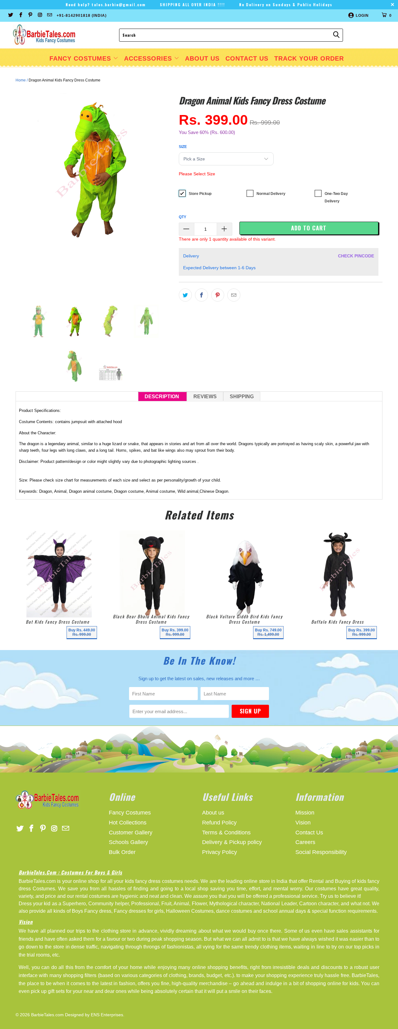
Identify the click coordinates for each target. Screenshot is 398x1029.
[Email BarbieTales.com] (49, 15)
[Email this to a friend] (233, 295)
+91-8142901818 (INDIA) (82, 15)
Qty (182, 217)
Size (183, 147)
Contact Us (309, 832)
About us (213, 813)
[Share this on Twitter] (185, 295)
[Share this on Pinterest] (217, 295)
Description (162, 396)
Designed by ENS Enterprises (94, 1014)
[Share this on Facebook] (201, 295)
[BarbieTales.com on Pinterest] (30, 15)
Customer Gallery (130, 832)
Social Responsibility (321, 852)
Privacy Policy (219, 852)
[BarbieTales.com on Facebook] (20, 15)
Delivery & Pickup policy (232, 842)
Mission (304, 813)
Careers (305, 842)
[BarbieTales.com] (44, 35)
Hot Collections (127, 822)
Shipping (242, 396)
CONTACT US (246, 58)
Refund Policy (219, 822)
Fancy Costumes (81, 58)
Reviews (205, 396)
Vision (303, 822)
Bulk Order (122, 852)
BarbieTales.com (47, 1014)
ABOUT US (202, 58)
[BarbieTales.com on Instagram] (39, 15)
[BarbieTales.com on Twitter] (10, 15)
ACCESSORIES (149, 58)
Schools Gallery (128, 842)
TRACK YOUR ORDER (309, 58)
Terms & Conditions (226, 832)
